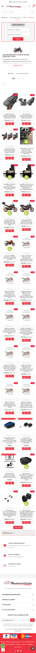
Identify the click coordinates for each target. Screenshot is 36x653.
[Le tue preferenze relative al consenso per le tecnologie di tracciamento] (3, 650)
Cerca (18, 39)
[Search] (32, 12)
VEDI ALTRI (18, 527)
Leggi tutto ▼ (18, 65)
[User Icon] (29, 6)
